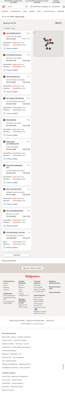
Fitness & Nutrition (8, 344)
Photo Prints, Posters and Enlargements (15, 376)
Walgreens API (23, 305)
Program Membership (9, 295)
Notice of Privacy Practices (17, 320)
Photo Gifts (5, 386)
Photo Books (6, 383)
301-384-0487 (11, 173)
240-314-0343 (11, 39)
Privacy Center (38, 297)
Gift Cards (18, 344)
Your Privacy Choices (40, 307)
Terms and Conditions (37, 282)
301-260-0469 (11, 149)
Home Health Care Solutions (21, 347)
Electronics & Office (20, 340)
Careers (21, 291)
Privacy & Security (39, 295)
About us (21, 285)
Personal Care (6, 357)
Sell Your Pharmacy (55, 292)
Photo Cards (6, 380)
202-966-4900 (11, 238)
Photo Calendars (17, 383)
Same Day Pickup (16, 386)
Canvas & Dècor (17, 380)
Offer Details (37, 285)
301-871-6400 (11, 82)
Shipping (5, 283)
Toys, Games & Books (9, 361)
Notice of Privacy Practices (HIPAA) (39, 300)
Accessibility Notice (39, 291)
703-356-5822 (11, 216)
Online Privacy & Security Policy (38, 304)
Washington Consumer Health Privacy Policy (40, 312)
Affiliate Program (23, 307)
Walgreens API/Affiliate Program (22, 300)
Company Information (22, 282)
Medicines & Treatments (9, 354)
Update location (19, 16)
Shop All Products (8, 390)
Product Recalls (38, 287)
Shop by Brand (25, 367)
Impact (20, 289)
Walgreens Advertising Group (54, 282)
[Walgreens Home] (3, 6)
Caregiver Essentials (24, 337)
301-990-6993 (11, 104)
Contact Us (6, 289)
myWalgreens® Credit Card (9, 298)
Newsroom (22, 287)
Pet (20, 354)
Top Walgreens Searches (10, 367)
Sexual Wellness (18, 357)
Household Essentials (9, 350)
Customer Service (8, 281)
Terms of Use (50, 320)
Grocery (26, 344)
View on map (26, 60)
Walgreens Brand (24, 364)
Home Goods (6, 347)
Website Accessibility (40, 289)
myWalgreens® (8, 293)
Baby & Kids (6, 337)
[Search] (27, 6)
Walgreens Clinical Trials (54, 287)
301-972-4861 (10, 194)
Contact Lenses (7, 340)
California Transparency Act (23, 294)
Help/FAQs (6, 287)
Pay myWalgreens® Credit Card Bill (8, 302)
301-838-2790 (11, 60)
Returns (5, 285)
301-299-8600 (11, 125)
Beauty (13, 337)
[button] (56, 6)
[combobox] (15, 6)
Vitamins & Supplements (9, 364)
